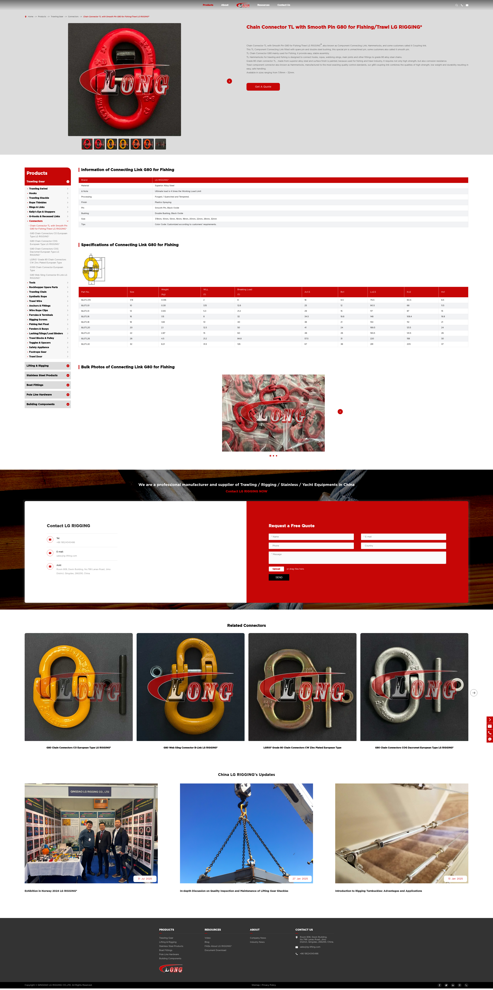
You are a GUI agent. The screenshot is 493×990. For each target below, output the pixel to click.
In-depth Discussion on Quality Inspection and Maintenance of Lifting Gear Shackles (234, 891)
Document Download (215, 950)
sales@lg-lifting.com (66, 556)
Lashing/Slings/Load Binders (46, 333)
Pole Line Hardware (39, 394)
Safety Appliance (39, 347)
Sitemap (256, 985)
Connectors (73, 17)
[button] (229, 81)
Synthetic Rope (38, 296)
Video (208, 938)
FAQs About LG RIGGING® (218, 946)
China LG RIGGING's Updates (246, 775)
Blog (207, 942)
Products (208, 5)
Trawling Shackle (39, 198)
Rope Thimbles (37, 203)
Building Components (41, 404)
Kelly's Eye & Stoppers (42, 212)
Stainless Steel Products (42, 375)
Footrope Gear (37, 352)
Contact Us (283, 5)
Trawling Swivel (38, 189)
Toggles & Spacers (40, 343)
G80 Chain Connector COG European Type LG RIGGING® (45, 242)
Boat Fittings (35, 385)
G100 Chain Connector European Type (46, 268)
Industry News (257, 942)
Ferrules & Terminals (41, 315)
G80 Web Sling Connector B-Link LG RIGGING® (48, 276)
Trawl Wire (35, 301)
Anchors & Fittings (39, 306)
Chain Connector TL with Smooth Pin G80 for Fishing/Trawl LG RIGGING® (116, 17)
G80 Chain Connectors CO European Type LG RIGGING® (48, 235)
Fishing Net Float (39, 324)
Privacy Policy (269, 985)
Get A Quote (263, 86)
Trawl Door (35, 357)
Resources (263, 5)
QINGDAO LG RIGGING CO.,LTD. (54, 985)
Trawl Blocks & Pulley (41, 338)
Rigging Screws (38, 320)
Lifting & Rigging (38, 366)
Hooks (33, 193)
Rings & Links (37, 207)
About (224, 5)
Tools (32, 283)
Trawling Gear (57, 17)
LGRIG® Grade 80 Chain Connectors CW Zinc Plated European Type (48, 261)
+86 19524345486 (65, 542)
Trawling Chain (37, 292)
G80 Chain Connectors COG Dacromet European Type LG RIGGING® (44, 252)
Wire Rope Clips (38, 310)
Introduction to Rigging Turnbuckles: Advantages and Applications (378, 891)
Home (30, 17)
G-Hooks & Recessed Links (44, 216)
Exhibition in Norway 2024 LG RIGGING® (51, 891)
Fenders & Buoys (39, 329)
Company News (258, 938)
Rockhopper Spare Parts (43, 287)
